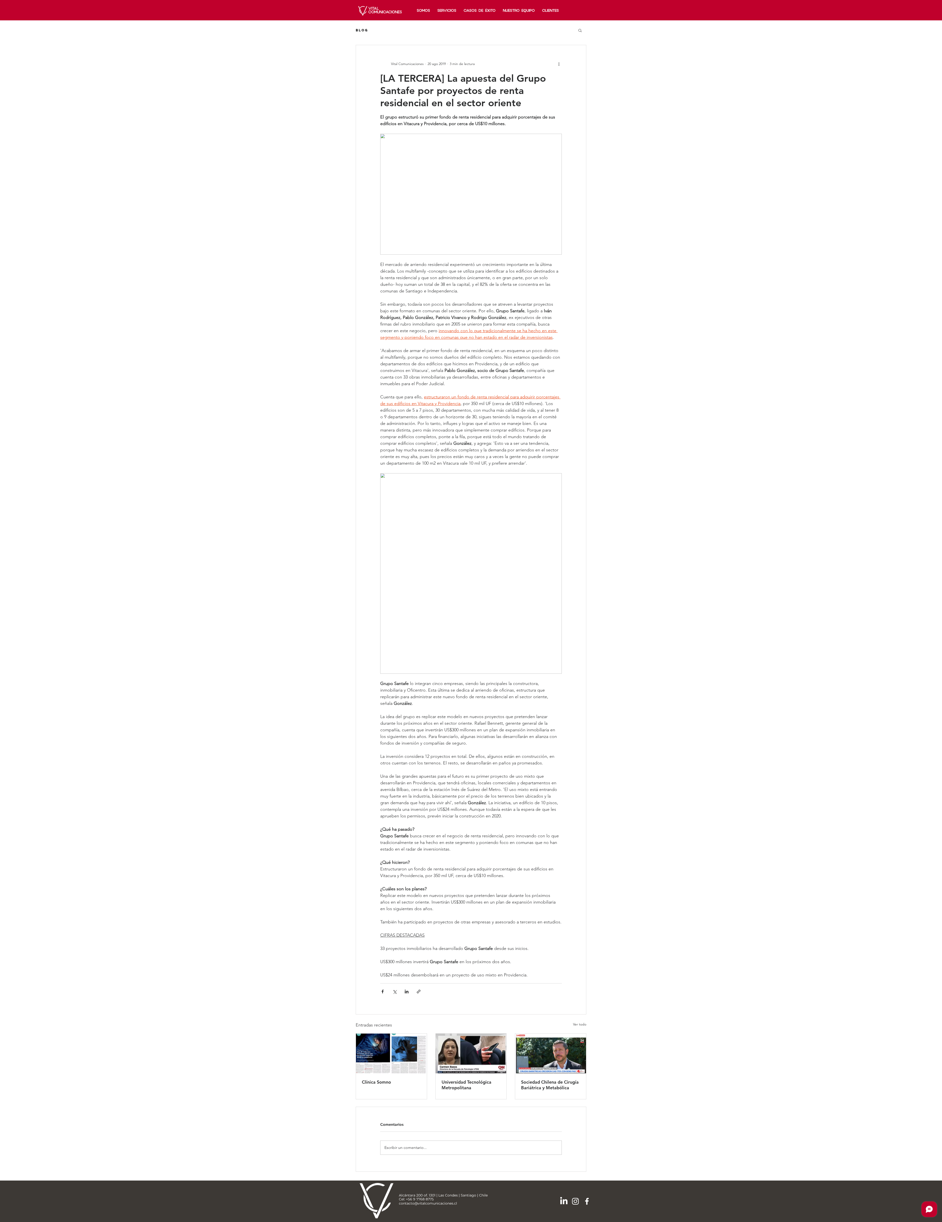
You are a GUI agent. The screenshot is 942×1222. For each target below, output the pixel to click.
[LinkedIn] (563, 1201)
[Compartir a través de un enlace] (418, 991)
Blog (362, 30)
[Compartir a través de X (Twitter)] (394, 991)
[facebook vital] (586, 1201)
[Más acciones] (559, 64)
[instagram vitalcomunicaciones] (575, 1201)
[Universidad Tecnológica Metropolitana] (471, 1053)
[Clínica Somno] (391, 1053)
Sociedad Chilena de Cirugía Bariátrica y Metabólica (550, 1085)
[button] (580, 30)
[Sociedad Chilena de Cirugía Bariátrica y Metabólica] (550, 1053)
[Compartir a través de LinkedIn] (406, 991)
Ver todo (579, 1024)
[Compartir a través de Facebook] (382, 991)
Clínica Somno (376, 1082)
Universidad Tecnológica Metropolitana (466, 1085)
